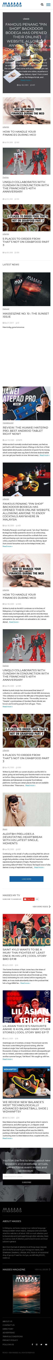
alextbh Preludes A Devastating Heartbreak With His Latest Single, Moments (22, 838)
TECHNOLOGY (8, 423)
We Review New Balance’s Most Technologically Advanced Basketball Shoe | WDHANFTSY (25, 1106)
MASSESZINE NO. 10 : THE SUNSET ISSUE (26, 315)
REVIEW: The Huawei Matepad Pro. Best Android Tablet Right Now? (25, 430)
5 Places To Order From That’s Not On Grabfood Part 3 (26, 242)
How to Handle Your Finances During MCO (19, 133)
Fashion (6, 177)
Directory (8, 1329)
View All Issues (42, 1269)
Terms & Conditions (13, 1336)
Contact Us (9, 1325)
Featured (6, 309)
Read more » (45, 455)
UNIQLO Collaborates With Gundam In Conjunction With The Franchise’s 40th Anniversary (26, 186)
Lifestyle (6, 127)
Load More (26, 879)
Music (5, 829)
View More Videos (41, 907)
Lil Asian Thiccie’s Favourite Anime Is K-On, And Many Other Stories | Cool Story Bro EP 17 (26, 1029)
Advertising (9, 1333)
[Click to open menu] (48, 4)
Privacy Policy (10, 1340)
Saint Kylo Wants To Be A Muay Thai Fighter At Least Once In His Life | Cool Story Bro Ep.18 (24, 954)
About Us (7, 1321)
